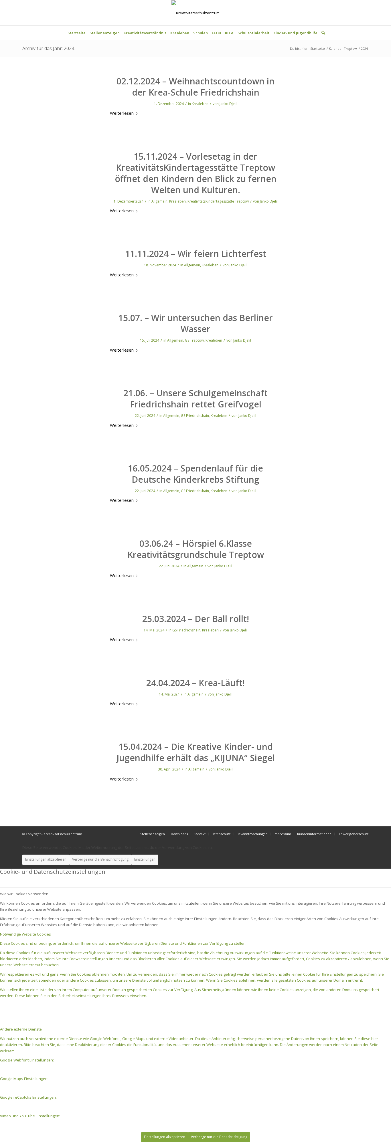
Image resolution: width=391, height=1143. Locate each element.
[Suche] (322, 33)
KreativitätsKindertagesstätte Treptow (218, 201)
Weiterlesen (122, 113)
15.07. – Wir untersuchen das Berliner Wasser (195, 323)
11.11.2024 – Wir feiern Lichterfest (195, 253)
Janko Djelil (228, 103)
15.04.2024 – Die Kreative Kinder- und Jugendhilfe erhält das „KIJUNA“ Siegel (195, 752)
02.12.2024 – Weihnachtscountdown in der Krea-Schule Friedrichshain (195, 86)
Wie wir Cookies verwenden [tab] (24, 893)
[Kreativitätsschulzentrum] (195, 12)
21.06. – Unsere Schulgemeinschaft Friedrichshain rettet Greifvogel (195, 398)
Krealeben (200, 103)
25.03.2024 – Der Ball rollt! (195, 619)
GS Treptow (194, 340)
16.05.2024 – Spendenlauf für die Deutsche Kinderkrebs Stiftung (195, 473)
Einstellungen (144, 859)
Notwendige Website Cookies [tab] (25, 934)
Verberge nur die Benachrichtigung (100, 859)
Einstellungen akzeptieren (45, 859)
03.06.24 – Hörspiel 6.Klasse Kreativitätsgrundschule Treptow (195, 549)
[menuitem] (77, 33)
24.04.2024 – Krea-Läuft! (195, 683)
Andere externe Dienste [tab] (21, 1029)
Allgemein (159, 201)
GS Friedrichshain (195, 415)
